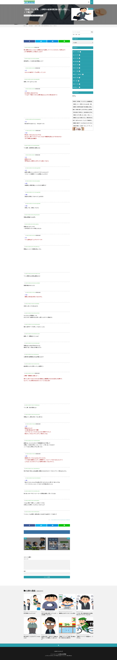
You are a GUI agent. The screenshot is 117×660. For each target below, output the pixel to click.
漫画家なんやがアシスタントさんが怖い (67, 613)
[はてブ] (52, 41)
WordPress (69, 655)
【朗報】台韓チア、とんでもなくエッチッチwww (83, 123)
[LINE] (64, 41)
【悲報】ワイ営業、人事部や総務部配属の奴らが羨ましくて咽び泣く (45, 25)
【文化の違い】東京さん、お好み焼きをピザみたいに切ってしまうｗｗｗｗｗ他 (83, 112)
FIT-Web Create (57, 655)
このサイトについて (58, 651)
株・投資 (76, 80)
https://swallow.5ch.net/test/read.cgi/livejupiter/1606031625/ (60, 519)
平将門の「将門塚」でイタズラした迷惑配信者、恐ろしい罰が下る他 (83, 101)
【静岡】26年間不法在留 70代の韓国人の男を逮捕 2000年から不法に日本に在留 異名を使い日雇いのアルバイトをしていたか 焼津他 (83, 106)
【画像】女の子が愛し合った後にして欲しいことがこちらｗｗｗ (83, 114)
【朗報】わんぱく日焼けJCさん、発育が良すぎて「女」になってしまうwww (83, 117)
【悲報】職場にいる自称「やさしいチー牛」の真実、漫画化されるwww (83, 125)
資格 (79, 34)
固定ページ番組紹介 (78, 74)
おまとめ (74, 96)
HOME (26, 25)
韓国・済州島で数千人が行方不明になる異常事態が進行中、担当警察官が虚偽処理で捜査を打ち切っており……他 (83, 109)
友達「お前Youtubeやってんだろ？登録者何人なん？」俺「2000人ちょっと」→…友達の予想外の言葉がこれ (83, 120)
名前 (24, 571)
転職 (76, 34)
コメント (26, 558)
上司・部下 (77, 54)
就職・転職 (77, 77)
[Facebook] (29, 41)
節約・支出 (77, 84)
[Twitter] (41, 41)
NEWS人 (74, 95)
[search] (92, 32)
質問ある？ (77, 87)
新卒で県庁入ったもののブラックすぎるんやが (32, 637)
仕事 (73, 34)
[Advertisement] (47, 33)
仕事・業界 (77, 58)
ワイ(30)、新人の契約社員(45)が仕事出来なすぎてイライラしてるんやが (85, 614)
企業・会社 (77, 64)
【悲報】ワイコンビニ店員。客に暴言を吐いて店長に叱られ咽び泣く (67, 637)
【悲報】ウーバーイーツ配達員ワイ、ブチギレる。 (85, 637)
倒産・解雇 (77, 67)
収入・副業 (77, 71)
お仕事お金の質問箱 (62, 654)
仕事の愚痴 (34, 15)
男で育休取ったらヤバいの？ (30, 613)
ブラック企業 (77, 51)
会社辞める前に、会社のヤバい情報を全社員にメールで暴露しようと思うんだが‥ (49, 638)
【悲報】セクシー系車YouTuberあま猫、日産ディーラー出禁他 (83, 104)
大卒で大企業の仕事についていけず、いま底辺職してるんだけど (49, 614)
